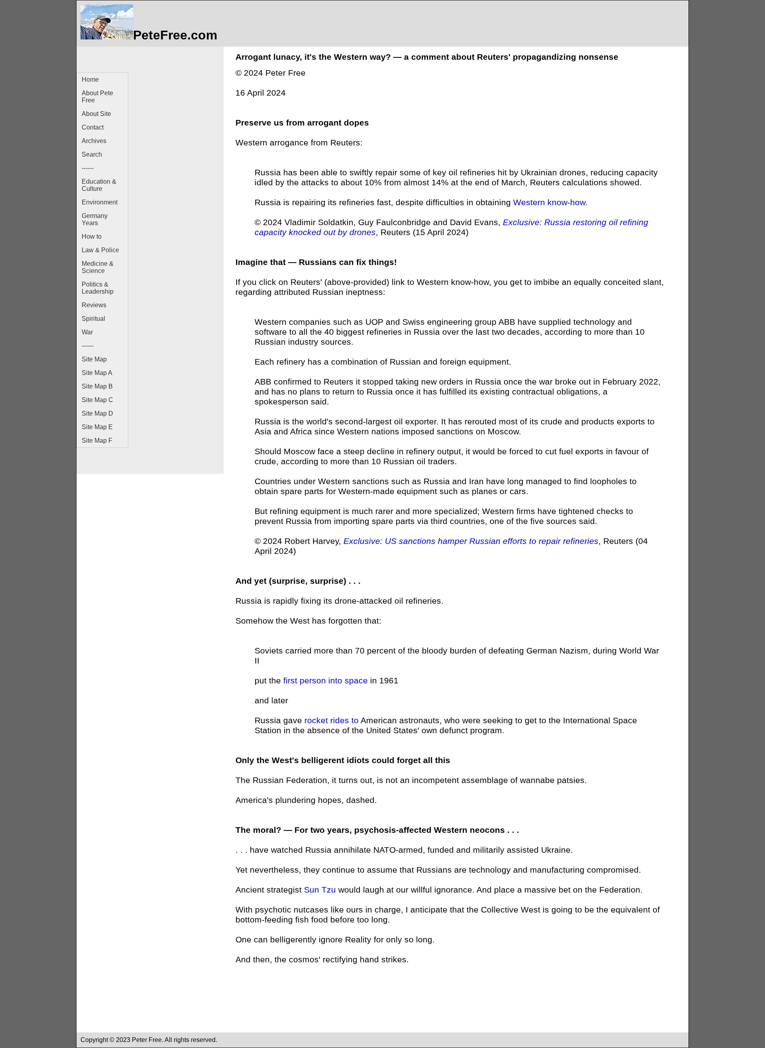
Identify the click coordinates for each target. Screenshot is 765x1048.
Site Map (94, 359)
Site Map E (97, 427)
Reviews (94, 305)
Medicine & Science (98, 267)
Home (90, 79)
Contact (93, 127)
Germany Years (95, 219)
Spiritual (93, 318)
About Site (96, 113)
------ (88, 168)
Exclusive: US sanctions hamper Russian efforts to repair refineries (470, 541)
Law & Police (100, 250)
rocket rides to (331, 720)
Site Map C (97, 399)
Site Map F (97, 440)
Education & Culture (99, 185)
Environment (100, 202)
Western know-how (549, 202)
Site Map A (97, 372)
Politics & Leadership (98, 288)
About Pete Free (97, 97)
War (87, 332)
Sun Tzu (320, 890)
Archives (94, 140)
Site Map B (97, 386)
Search (92, 154)
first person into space (325, 680)
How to (92, 236)
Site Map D (97, 413)
